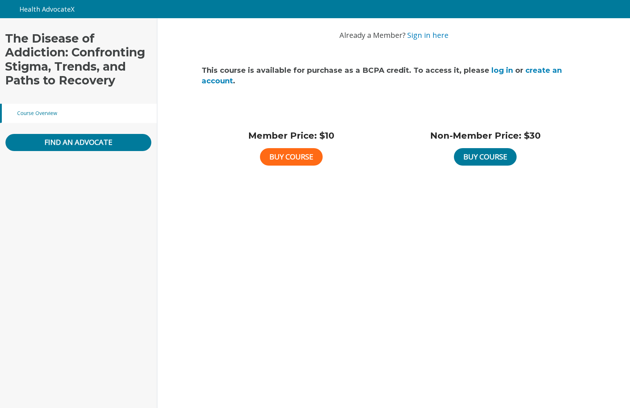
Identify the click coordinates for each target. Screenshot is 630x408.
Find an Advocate (78, 142)
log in (502, 70)
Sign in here (427, 35)
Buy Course (291, 157)
